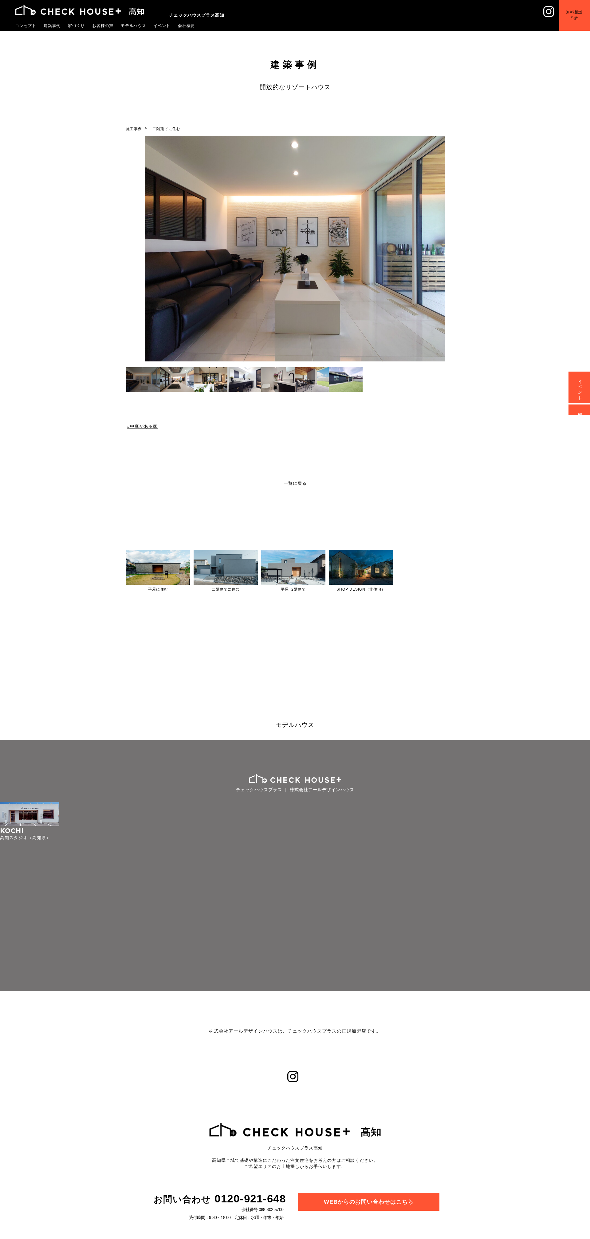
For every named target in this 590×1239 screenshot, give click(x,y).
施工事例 (134, 129)
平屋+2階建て (293, 589)
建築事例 (52, 25)
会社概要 (186, 25)
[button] (457, 249)
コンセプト (25, 25)
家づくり (76, 25)
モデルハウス (133, 25)
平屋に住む (158, 589)
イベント (162, 25)
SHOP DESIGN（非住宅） (360, 589)
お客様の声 (102, 25)
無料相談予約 (579, 10)
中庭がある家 (144, 426)
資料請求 (580, 409)
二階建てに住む (166, 129)
